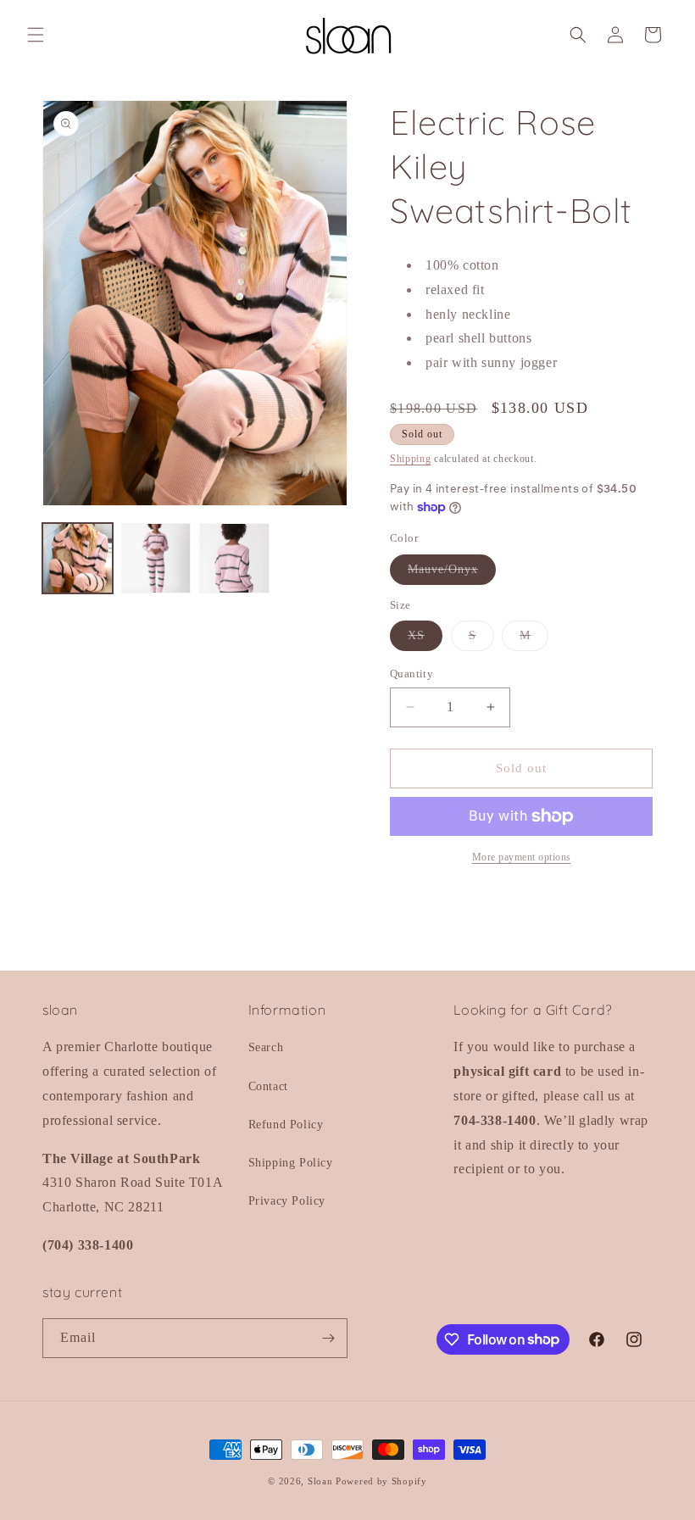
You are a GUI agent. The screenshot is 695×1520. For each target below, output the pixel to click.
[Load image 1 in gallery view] (77, 558)
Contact (268, 1086)
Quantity (411, 673)
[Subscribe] (328, 1338)
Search (266, 1047)
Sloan (320, 1481)
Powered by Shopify (381, 1481)
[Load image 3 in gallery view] (234, 558)
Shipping (410, 459)
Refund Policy (286, 1124)
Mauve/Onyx (452, 573)
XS (425, 639)
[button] (35, 34)
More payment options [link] (521, 857)
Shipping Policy (290, 1162)
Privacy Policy (286, 1200)
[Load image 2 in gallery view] (156, 558)
